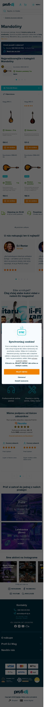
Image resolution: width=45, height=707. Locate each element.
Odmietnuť (21, 377)
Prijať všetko (21, 372)
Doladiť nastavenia (21, 381)
